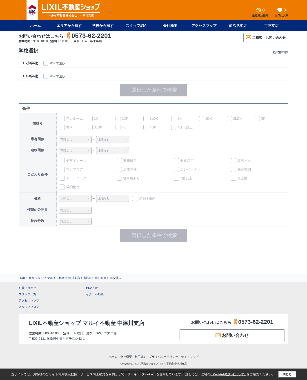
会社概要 (170, 25)
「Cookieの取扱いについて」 (229, 374)
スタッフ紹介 (136, 25)
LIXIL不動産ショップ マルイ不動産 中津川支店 (49, 278)
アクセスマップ (29, 300)
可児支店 (271, 25)
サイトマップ (189, 356)
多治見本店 (238, 25)
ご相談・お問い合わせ (269, 37)
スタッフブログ (29, 306)
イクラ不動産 (95, 294)
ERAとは (92, 288)
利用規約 (140, 356)
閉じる (287, 374)
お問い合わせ (27, 288)
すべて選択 (57, 63)
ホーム (35, 25)
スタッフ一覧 (27, 294)
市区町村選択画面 (95, 278)
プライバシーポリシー (163, 356)
